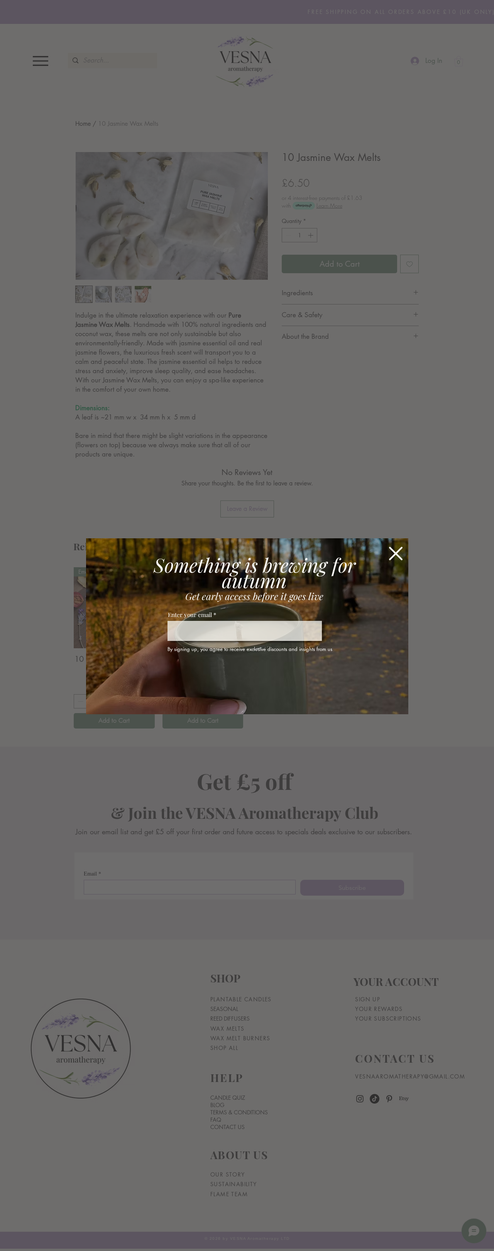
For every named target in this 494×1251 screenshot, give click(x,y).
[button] (396, 553)
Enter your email (190, 615)
